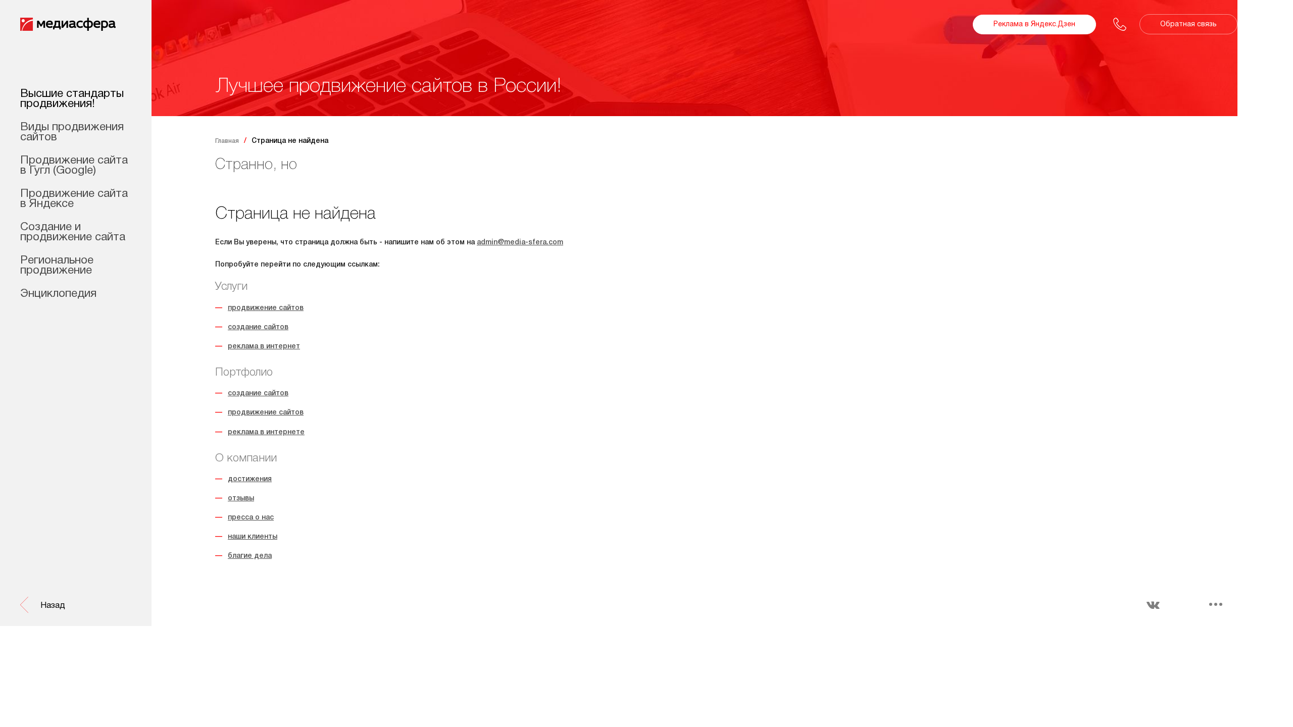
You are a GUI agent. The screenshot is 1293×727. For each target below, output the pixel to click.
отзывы (241, 498)
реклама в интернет (264, 346)
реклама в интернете (266, 432)
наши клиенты (252, 537)
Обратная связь (1188, 24)
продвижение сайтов (266, 308)
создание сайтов (258, 327)
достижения (250, 479)
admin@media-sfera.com (520, 242)
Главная (227, 141)
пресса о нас (251, 517)
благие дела (250, 556)
